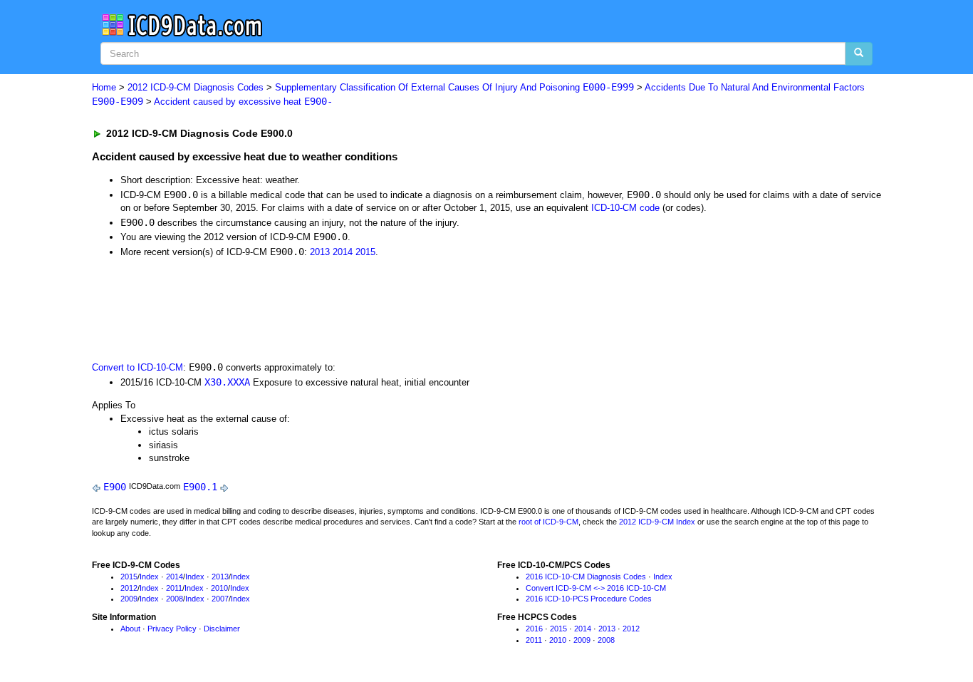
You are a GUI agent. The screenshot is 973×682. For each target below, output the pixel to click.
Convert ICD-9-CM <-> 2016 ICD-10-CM (596, 588)
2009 (128, 598)
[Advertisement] (346, 308)
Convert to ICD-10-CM (137, 367)
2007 (220, 598)
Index (149, 576)
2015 (365, 252)
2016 (534, 628)
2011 (174, 588)
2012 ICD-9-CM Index (657, 521)
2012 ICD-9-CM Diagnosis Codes (196, 87)
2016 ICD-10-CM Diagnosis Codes (586, 576)
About (130, 628)
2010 (219, 588)
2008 (174, 598)
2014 (343, 252)
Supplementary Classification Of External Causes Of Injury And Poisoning (454, 87)
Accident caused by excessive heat (243, 101)
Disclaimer (222, 628)
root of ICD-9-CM (548, 521)
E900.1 (200, 486)
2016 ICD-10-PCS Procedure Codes (589, 598)
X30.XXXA (227, 382)
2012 (128, 588)
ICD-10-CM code (625, 207)
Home (104, 87)
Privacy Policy (172, 628)
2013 (320, 252)
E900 (114, 486)
